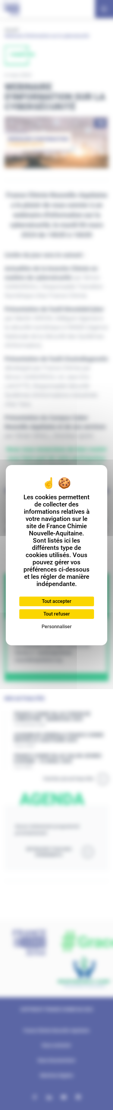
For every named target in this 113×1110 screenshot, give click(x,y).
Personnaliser (57, 626)
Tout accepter (56, 601)
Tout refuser (56, 614)
